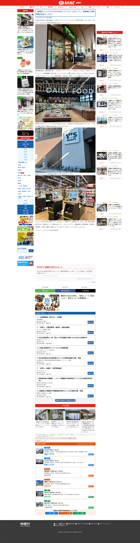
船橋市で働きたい (41, 313)
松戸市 (19, 178)
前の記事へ (46, 287)
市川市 (19, 180)
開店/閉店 (50, 7)
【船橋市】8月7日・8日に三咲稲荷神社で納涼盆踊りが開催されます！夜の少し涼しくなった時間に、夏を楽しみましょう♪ (115, 59)
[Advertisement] (110, 20)
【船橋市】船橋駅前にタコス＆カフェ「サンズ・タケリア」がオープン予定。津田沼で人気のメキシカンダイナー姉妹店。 (115, 74)
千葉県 (50, 17)
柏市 (21, 172)
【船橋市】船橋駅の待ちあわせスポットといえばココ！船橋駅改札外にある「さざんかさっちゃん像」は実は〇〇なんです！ (115, 172)
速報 (108, 7)
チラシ (50, 224)
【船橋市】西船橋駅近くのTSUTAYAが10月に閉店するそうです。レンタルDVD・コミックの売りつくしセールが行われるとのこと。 (25, 30)
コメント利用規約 (92, 282)
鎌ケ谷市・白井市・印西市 (24, 175)
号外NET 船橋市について (61, 525)
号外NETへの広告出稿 (82, 523)
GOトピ (22, 7)
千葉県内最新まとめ (22, 162)
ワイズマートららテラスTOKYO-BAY (59, 438)
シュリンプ (43, 441)
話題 (90, 7)
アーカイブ (117, 7)
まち (82, 7)
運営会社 (63, 523)
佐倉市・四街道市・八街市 (24, 191)
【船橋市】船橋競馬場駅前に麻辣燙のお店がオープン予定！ (115, 87)
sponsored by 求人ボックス (54, 313)
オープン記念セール (40, 438)
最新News (32, 7)
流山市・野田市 (21, 167)
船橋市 (78, 3)
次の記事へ (84, 287)
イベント (99, 7)
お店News (61, 7)
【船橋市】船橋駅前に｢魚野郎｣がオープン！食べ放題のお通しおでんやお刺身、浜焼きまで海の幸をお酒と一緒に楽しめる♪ (115, 156)
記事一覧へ (65, 287)
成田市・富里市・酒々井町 (24, 188)
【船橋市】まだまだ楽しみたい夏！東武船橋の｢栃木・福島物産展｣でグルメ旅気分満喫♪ (25, 71)
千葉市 (19, 165)
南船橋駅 (70, 438)
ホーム (57, 523)
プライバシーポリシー (105, 523)
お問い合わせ (93, 523)
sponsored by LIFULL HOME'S (85, 443)
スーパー (47, 438)
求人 (41, 7)
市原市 (19, 193)
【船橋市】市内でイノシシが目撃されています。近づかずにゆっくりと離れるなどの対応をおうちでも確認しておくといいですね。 (115, 223)
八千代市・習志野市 (22, 186)
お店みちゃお (72, 7)
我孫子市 (20, 170)
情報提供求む (71, 523)
